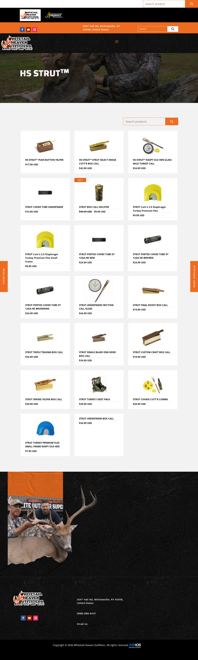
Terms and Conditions (169, 618)
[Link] (17, 43)
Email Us (82, 623)
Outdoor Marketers (111, 654)
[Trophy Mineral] (54, 15)
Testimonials (168, 605)
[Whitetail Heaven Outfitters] (30, 15)
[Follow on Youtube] (28, 29)
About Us (168, 599)
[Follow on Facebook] (22, 29)
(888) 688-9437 (169, 13)
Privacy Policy (168, 624)
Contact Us (168, 612)
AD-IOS (136, 645)
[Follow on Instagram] (34, 29)
